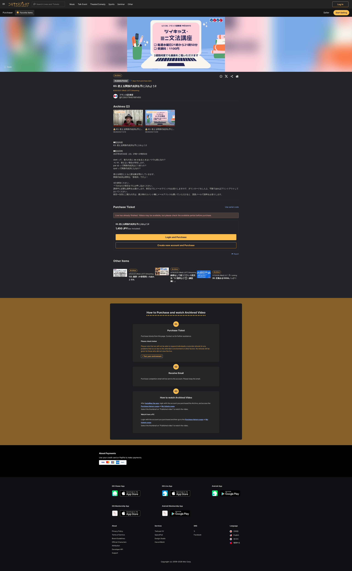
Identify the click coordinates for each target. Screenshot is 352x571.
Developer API (117, 549)
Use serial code (232, 207)
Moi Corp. (187, 562)
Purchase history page (150, 406)
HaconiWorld (159, 542)
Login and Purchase (176, 237)
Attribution (116, 546)
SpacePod (159, 535)
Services (158, 526)
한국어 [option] (235, 539)
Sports (111, 4)
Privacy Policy (117, 531)
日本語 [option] (235, 531)
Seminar (121, 4)
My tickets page (167, 406)
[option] (235, 531)
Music (72, 4)
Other (130, 4)
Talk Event (82, 4)
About (114, 526)
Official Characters (119, 542)
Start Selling (341, 12)
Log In (340, 4)
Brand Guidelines (118, 538)
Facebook (197, 535)
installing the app (152, 403)
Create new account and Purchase (176, 245)
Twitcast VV (159, 531)
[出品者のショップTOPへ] (237, 76)
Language (234, 526)
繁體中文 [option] (236, 543)
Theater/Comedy (97, 4)
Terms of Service (118, 535)
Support (115, 553)
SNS (195, 526)
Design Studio (160, 538)
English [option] (236, 535)
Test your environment (152, 356)
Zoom (9, 67)
